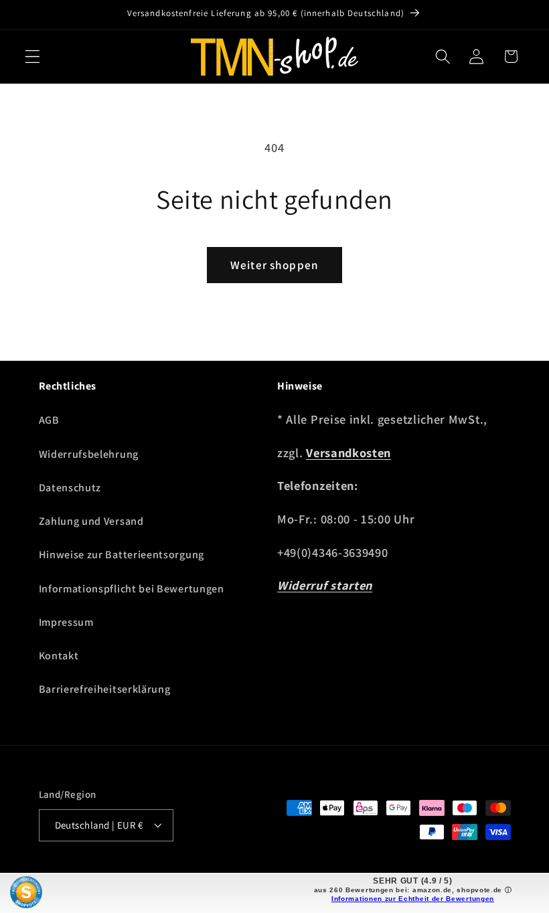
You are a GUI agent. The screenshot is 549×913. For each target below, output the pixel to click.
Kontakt (59, 656)
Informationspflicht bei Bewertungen (131, 589)
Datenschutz (70, 488)
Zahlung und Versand (91, 521)
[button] (32, 56)
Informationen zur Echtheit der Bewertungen (412, 898)
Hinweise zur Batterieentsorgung (121, 555)
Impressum (66, 622)
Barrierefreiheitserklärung (105, 689)
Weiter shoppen (274, 264)
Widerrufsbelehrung (89, 454)
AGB (49, 420)
